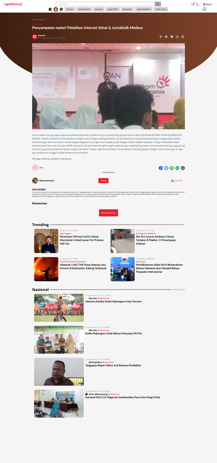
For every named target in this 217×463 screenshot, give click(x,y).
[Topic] (61, 9)
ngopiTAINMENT (144, 9)
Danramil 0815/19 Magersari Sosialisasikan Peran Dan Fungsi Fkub (122, 397)
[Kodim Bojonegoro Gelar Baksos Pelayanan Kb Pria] (59, 340)
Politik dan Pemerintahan (73, 261)
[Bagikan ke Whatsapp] (177, 37)
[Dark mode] (198, 4)
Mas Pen (93, 298)
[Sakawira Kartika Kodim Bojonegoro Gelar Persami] (59, 308)
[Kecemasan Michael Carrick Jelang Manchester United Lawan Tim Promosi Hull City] (46, 241)
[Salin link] (183, 37)
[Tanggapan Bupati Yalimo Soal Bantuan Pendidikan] (59, 372)
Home (34, 20)
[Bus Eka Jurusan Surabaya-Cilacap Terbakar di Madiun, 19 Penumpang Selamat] (123, 241)
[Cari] (158, 4)
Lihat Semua (179, 289)
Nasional (98, 9)
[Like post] (35, 168)
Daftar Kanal (161, 9)
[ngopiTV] (193, 4)
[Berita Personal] (55, 9)
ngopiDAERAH (84, 9)
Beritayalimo (95, 362)
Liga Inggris (65, 233)
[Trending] (50, 9)
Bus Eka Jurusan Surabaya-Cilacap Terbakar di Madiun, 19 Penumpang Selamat (156, 240)
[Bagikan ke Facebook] (161, 37)
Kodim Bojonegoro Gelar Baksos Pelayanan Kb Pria (113, 333)
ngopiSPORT (112, 9)
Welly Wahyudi (46, 180)
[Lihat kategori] (204, 9)
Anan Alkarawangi (98, 394)
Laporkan (178, 180)
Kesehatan (127, 9)
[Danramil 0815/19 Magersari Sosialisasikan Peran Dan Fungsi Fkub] (59, 404)
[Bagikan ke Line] (172, 37)
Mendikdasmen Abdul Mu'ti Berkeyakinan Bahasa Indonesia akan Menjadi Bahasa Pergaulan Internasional (159, 268)
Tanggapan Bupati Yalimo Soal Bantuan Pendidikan (113, 365)
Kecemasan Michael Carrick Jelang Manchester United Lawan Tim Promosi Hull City (81, 240)
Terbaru (70, 9)
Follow (103, 180)
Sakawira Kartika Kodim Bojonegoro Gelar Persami (113, 301)
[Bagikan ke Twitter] (166, 37)
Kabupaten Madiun (146, 233)
